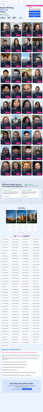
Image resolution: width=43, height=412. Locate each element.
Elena (23, 108)
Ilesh (34, 93)
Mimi (2, 124)
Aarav (13, 124)
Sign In (40, 1)
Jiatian (3, 77)
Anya (2, 154)
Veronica (24, 124)
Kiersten (35, 139)
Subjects (19, 1)
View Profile (3, 35)
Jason (2, 93)
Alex (34, 108)
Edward (35, 62)
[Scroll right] (40, 200)
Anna (13, 46)
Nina (34, 31)
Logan (23, 46)
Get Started (7, 35)
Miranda (3, 31)
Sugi (2, 139)
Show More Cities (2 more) (21, 232)
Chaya (34, 46)
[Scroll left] (3, 200)
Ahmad (24, 139)
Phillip (23, 170)
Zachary (14, 93)
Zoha (2, 108)
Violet (34, 170)
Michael (24, 62)
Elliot (34, 124)
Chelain (14, 62)
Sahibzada (24, 77)
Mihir (13, 31)
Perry (2, 62)
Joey (23, 154)
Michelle (14, 108)
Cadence (3, 170)
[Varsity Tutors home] (5, 1)
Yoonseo (24, 31)
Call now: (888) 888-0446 (35, 1)
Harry (13, 154)
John (23, 93)
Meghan (35, 77)
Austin (13, 79)
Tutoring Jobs (23, 1)
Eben (2, 46)
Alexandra (14, 139)
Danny (34, 154)
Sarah (13, 170)
